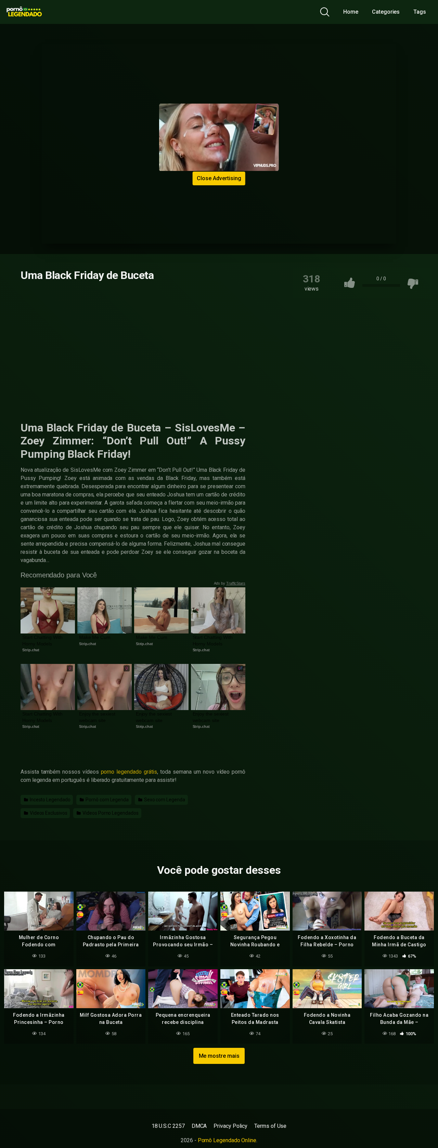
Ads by (230, 583)
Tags (419, 12)
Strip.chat (30, 650)
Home (350, 12)
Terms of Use (270, 1126)
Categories (386, 12)
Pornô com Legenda (107, 799)
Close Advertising (219, 178)
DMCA (199, 1126)
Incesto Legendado (49, 799)
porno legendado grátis (129, 772)
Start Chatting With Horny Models (43, 640)
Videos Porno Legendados (109, 813)
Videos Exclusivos (48, 813)
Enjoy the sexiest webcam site (98, 717)
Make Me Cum (95, 637)
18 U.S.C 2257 (168, 1126)
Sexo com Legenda (164, 799)
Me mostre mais (219, 1056)
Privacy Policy (230, 1126)
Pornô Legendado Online (227, 1140)
